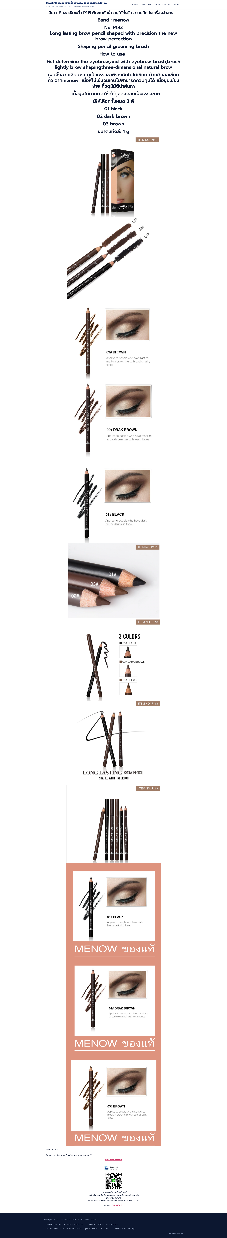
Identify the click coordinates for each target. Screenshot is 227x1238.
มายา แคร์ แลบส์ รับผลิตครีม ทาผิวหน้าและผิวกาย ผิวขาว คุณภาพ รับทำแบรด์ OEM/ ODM (77, 1228)
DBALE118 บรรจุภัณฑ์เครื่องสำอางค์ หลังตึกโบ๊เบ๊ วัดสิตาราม (76, 3)
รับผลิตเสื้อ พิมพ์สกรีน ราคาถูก (124, 1228)
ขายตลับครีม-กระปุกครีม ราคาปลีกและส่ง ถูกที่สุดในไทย (64, 1224)
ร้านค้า (176, 4)
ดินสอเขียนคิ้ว (117, 1205)
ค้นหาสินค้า (146, 4)
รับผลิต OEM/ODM (162, 4)
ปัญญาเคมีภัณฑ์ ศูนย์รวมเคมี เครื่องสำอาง (103, 1224)
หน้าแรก (135, 4)
